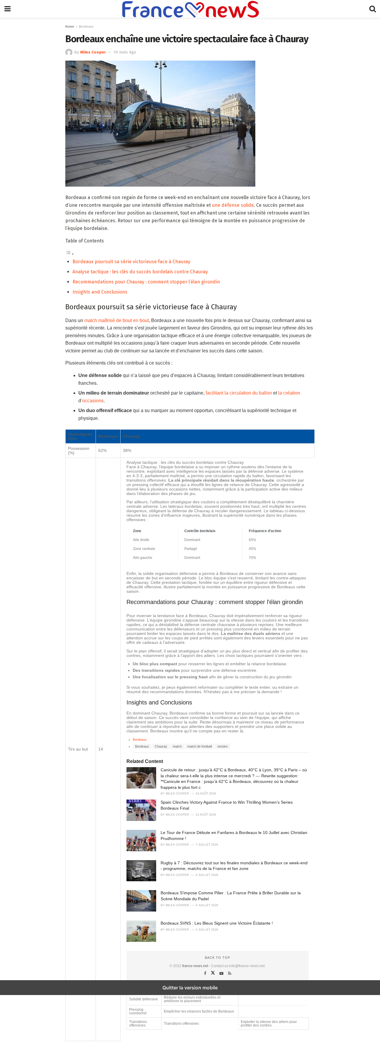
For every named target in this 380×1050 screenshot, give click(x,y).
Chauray (161, 746)
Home (69, 27)
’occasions (92, 400)
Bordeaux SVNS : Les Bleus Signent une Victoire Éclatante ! (217, 923)
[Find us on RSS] (229, 973)
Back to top (217, 957)
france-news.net (195, 966)
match (177, 746)
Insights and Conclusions (99, 292)
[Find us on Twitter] (213, 973)
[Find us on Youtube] (222, 973)
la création (289, 392)
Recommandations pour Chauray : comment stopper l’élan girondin (146, 282)
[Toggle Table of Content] (69, 254)
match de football (199, 746)
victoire (222, 746)
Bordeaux (86, 27)
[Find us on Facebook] (206, 973)
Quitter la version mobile (190, 988)
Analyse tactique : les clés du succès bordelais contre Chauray (140, 272)
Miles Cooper (93, 52)
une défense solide (233, 205)
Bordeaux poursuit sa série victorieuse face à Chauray (131, 261)
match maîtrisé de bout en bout (116, 320)
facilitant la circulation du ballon (239, 392)
